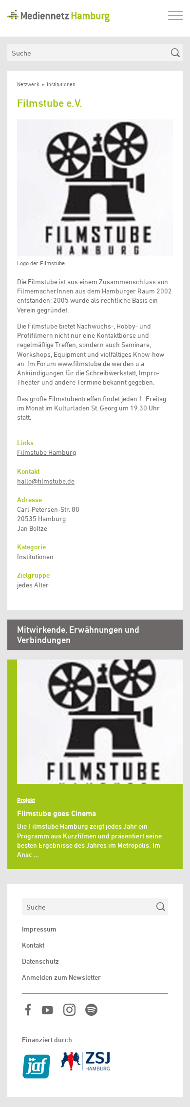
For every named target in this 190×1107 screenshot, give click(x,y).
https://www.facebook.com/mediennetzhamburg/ (28, 1010)
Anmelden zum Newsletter (61, 977)
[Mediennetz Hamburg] (82, 16)
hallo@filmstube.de (46, 481)
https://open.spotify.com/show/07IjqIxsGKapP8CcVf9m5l (91, 1010)
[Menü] (175, 15)
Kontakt (33, 945)
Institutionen (61, 84)
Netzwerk (28, 84)
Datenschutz (40, 961)
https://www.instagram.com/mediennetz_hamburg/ (69, 1010)
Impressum (39, 929)
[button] (95, 188)
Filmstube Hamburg (46, 452)
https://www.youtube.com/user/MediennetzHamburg (47, 1010)
